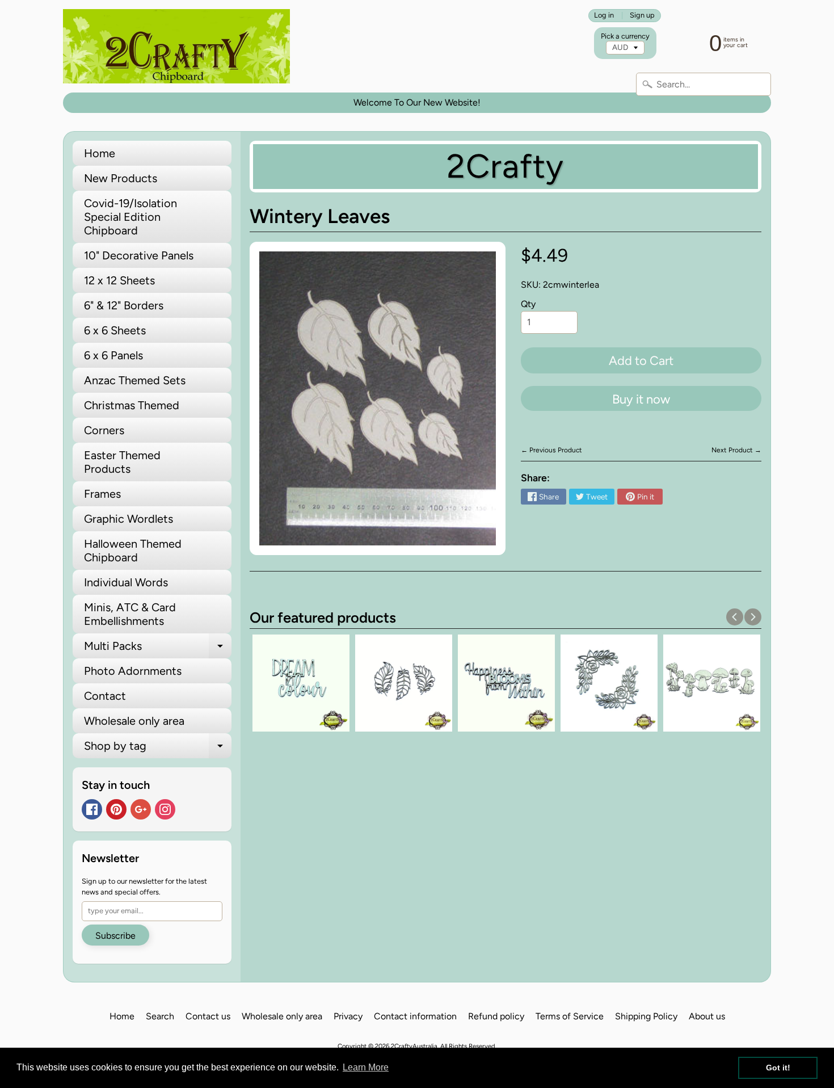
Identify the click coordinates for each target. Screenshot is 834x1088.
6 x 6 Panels (113, 355)
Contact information (415, 1016)
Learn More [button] (366, 1067)
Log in (604, 15)
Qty (528, 304)
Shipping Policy (646, 1016)
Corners (104, 430)
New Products (120, 178)
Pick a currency (625, 36)
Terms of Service (570, 1016)
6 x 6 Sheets (115, 330)
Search (160, 1016)
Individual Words (126, 582)
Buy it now (641, 399)
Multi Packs (157, 648)
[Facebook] (92, 809)
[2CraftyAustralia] (176, 46)
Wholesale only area (134, 721)
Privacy (348, 1016)
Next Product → (736, 450)
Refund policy (496, 1016)
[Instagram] (165, 809)
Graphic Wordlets (128, 519)
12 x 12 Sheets (119, 280)
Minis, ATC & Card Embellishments (130, 614)
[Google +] (140, 809)
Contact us (208, 1016)
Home (99, 153)
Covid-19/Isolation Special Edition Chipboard (130, 216)
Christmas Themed (131, 405)
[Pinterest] (116, 809)
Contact (105, 696)
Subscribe (115, 935)
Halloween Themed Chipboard (133, 550)
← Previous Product (551, 450)
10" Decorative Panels (138, 255)
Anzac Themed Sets (135, 380)
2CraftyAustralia (414, 1046)
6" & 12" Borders (123, 305)
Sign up (642, 15)
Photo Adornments (133, 671)
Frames (102, 494)
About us (707, 1016)
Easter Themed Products (122, 462)
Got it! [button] (778, 1067)
